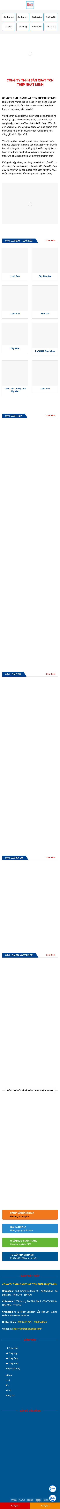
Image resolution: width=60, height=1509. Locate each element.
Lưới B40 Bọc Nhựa (45, 351)
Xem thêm (50, 241)
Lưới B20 (15, 313)
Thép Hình (13, 1348)
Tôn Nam (15, 793)
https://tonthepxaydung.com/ (27, 1328)
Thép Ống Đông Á (45, 644)
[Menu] (4, 5)
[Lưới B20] (15, 298)
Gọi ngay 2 (45, 1505)
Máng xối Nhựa (45, 1028)
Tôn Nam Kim (45, 793)
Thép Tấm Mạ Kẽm (15, 491)
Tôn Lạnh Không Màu (15, 709)
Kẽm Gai (45, 313)
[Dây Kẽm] (15, 334)
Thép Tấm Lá (45, 569)
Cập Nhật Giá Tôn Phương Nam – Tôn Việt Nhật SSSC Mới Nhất (15, 751)
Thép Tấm (13, 1363)
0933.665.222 (25, 1322)
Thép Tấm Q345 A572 (45, 453)
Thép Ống (13, 1358)
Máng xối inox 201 (15, 1028)
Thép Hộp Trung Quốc (15, 453)
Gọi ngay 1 (15, 1505)
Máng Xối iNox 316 (45, 990)
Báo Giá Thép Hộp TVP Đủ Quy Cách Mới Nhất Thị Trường (15, 647)
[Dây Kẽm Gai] (45, 260)
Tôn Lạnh (45, 830)
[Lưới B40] (15, 260)
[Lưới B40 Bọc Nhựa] (45, 335)
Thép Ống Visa (45, 491)
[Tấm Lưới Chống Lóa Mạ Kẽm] (15, 373)
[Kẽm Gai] (45, 298)
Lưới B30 (45, 388)
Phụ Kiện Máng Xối (15, 990)
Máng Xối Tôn (45, 1065)
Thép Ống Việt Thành (15, 529)
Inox (10, 1375)
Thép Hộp (12, 1353)
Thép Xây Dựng (13, 1368)
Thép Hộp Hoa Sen (15, 569)
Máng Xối (10, 1395)
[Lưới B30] (45, 373)
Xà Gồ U (15, 893)
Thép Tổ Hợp (45, 607)
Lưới (8, 1380)
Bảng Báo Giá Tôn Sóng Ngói (15, 832)
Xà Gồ (8, 1390)
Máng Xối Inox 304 (15, 1065)
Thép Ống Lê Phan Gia (45, 530)
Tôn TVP (45, 747)
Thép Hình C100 (15, 607)
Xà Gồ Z (15, 930)
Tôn (7, 1385)
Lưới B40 (15, 276)
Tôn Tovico (45, 709)
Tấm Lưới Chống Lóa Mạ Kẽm (15, 390)
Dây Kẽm (15, 348)
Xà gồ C (45, 893)
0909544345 (40, 1322)
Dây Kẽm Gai (45, 276)
